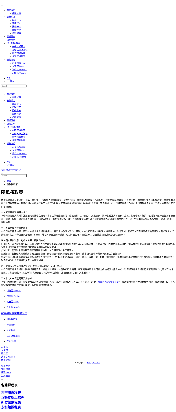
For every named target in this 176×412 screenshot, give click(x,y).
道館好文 (16, 23)
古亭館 (4, 347)
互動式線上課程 (20, 50)
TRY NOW (15, 170)
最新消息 (11, 17)
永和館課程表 (18, 56)
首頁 (9, 181)
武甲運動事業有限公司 (14, 313)
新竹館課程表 (18, 53)
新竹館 (4, 353)
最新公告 (16, 20)
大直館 (4, 350)
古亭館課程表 (18, 46)
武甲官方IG (6, 360)
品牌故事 (16, 13)
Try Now (11, 81)
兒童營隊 (5, 366)
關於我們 (11, 10)
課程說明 (11, 40)
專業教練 (11, 36)
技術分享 (16, 26)
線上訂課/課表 (13, 43)
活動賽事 (16, 33)
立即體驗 (5, 170)
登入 (9, 78)
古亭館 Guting (18, 63)
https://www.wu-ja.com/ (108, 282)
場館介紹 (11, 60)
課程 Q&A (6, 372)
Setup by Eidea (93, 362)
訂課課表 (5, 376)
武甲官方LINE (8, 357)
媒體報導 (16, 30)
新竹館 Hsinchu (19, 69)
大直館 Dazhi (18, 66)
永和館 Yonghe (19, 73)
